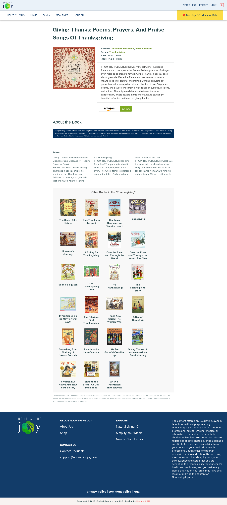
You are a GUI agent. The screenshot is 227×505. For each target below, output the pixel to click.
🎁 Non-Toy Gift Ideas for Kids (200, 15)
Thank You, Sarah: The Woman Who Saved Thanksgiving (114, 322)
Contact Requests (72, 451)
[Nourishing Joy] (8, 5)
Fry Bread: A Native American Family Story (68, 384)
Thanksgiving (117, 52)
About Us (66, 426)
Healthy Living (16, 15)
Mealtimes (62, 15)
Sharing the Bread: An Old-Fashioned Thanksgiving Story (91, 387)
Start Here (189, 5)
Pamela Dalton (143, 48)
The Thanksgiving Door (91, 286)
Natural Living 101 (127, 426)
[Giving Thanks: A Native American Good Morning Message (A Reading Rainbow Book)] (73, 169)
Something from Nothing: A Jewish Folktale (68, 352)
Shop (214, 5)
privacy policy (96, 491)
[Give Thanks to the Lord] (155, 166)
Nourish (79, 15)
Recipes (203, 5)
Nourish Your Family (129, 439)
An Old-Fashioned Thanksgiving (114, 384)
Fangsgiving (138, 219)
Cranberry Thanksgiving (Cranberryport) (114, 223)
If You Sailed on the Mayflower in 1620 (68, 319)
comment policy (120, 491)
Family (46, 15)
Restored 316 (143, 501)
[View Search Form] (222, 5)
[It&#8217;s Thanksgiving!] (114, 166)
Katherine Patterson (123, 48)
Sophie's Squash (68, 284)
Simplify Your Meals (129, 433)
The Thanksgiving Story (138, 287)
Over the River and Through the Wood (114, 255)
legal (136, 491)
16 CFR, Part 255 (138, 398)
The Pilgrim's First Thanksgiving (91, 320)
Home (33, 15)
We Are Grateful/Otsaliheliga (114, 352)
